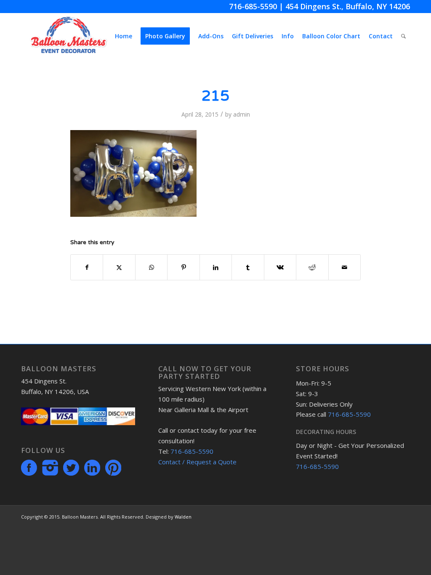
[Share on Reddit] (312, 267)
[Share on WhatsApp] (151, 267)
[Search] (403, 36)
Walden (183, 517)
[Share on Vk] (280, 267)
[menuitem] (123, 36)
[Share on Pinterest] (183, 267)
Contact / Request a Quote (197, 462)
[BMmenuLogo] (68, 36)
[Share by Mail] (345, 267)
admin (241, 114)
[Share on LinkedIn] (215, 267)
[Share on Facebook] (87, 267)
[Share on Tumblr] (247, 267)
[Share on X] (119, 267)
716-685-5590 (253, 6)
